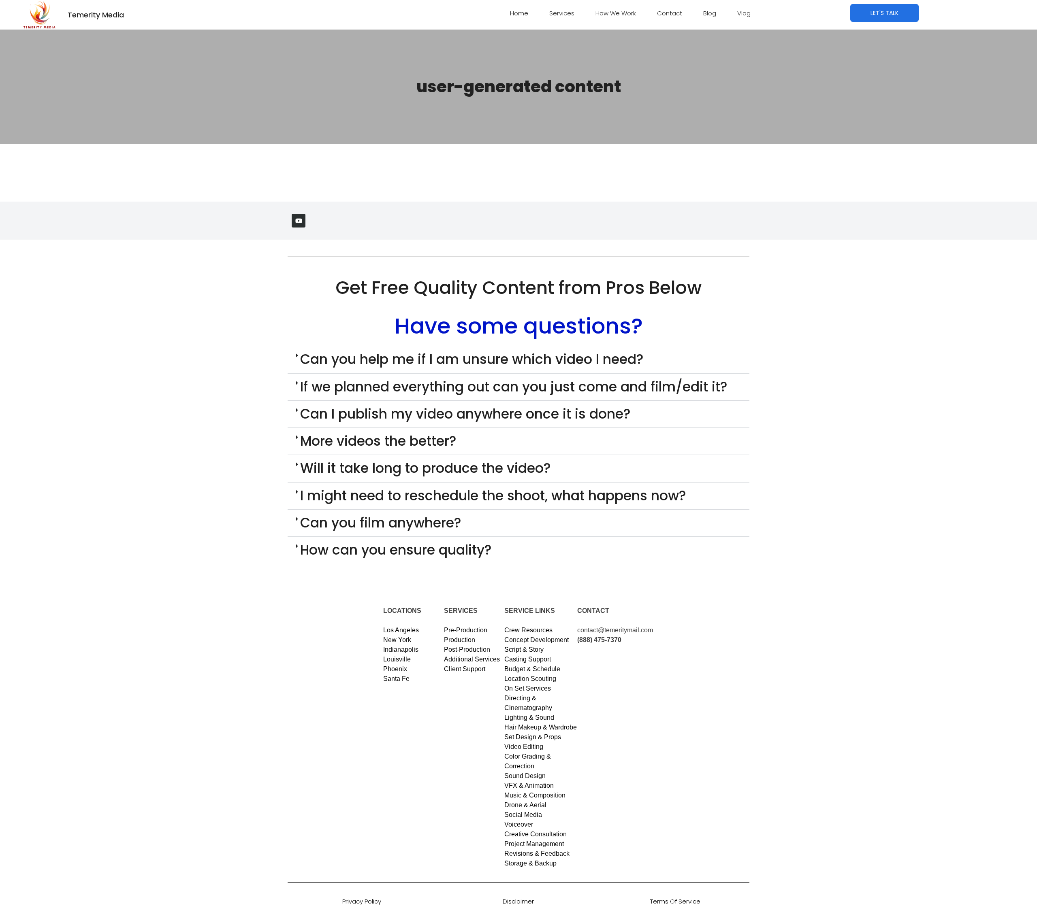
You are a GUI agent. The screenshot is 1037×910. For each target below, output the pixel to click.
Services (561, 13)
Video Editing (523, 746)
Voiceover (518, 824)
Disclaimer (518, 901)
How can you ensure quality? (396, 549)
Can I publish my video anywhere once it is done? (465, 413)
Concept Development (536, 639)
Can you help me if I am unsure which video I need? (472, 359)
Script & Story (524, 649)
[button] (518, 359)
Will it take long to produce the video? (425, 468)
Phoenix (395, 668)
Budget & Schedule (532, 668)
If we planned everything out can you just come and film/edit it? (514, 386)
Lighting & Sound (529, 717)
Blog (709, 13)
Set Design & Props (532, 737)
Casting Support (527, 659)
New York (397, 639)
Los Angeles (401, 630)
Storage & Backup (530, 863)
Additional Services (472, 659)
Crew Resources (528, 630)
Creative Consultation (535, 834)
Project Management (534, 843)
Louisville (397, 659)
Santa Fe (396, 678)
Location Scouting (530, 678)
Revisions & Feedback (537, 853)
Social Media (523, 814)
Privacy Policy (361, 901)
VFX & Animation (529, 785)
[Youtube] (298, 221)
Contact (669, 13)
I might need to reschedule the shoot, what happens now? (493, 495)
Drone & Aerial (525, 805)
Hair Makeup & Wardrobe (540, 727)
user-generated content (518, 86)
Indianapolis (400, 649)
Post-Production (467, 649)
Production (459, 639)
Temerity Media (96, 15)
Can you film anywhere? (380, 522)
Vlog (744, 13)
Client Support (464, 668)
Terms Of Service (675, 901)
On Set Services (527, 688)
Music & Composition (534, 795)
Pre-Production (465, 630)
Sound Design (525, 775)
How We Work (615, 13)
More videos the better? (378, 441)
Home (519, 13)
